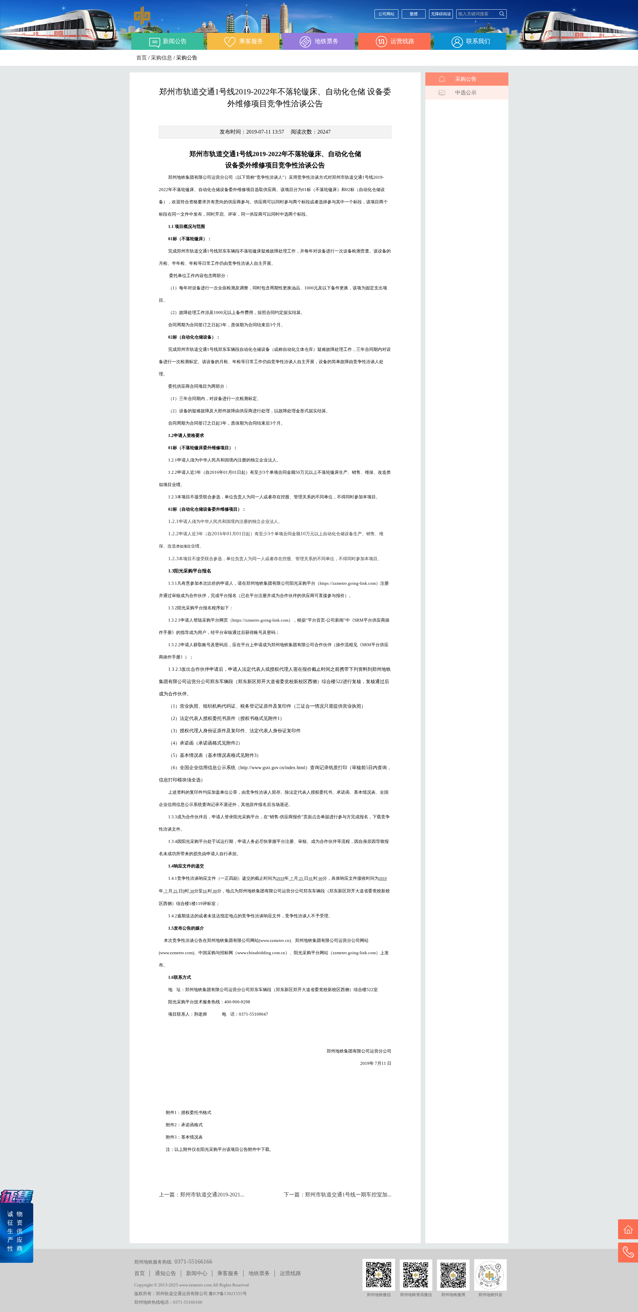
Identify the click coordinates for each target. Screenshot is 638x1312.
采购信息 (161, 57)
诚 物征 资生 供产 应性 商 (15, 1231)
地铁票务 (259, 1273)
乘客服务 (228, 1273)
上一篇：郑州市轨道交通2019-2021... (201, 1194)
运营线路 (290, 1273)
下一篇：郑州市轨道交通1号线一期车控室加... (337, 1194)
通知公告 (165, 1273)
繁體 (414, 14)
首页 (141, 57)
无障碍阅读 (441, 14)
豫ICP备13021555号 (228, 1293)
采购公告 (466, 79)
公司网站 (386, 14)
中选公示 (466, 92)
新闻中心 (196, 1273)
